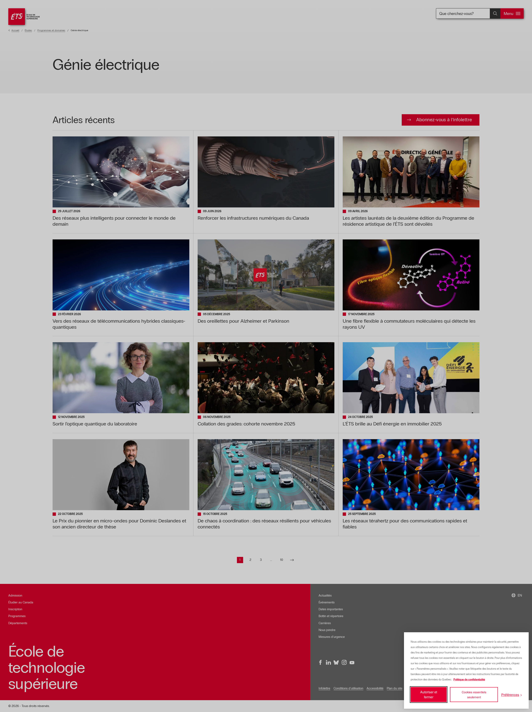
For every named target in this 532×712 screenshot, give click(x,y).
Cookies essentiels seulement (474, 694)
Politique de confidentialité (469, 679)
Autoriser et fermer (428, 694)
